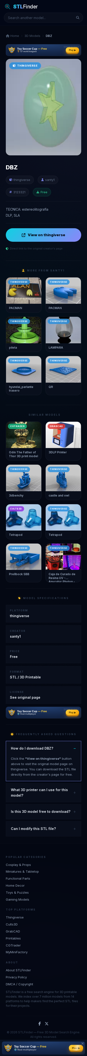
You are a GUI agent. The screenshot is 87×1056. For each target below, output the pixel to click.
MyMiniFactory (17, 952)
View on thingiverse (46, 235)
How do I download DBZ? (32, 748)
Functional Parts (18, 878)
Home (14, 36)
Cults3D (12, 924)
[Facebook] (39, 1024)
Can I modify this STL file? (33, 829)
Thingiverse (15, 917)
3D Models (32, 36)
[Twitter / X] (47, 1024)
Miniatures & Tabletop (22, 871)
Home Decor (15, 885)
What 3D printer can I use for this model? (39, 792)
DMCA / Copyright (19, 984)
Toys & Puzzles (17, 892)
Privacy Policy (16, 977)
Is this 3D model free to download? (40, 811)
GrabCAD (13, 931)
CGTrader (13, 945)
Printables (13, 938)
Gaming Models (17, 899)
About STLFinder (18, 970)
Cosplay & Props (18, 865)
